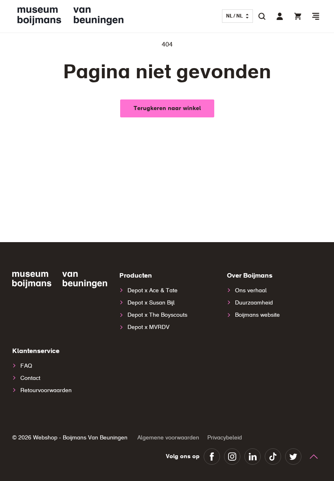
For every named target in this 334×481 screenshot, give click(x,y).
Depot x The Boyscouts (157, 315)
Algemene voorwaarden (168, 438)
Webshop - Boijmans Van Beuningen (80, 438)
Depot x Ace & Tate (152, 290)
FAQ (26, 366)
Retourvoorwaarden (46, 390)
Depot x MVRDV (148, 327)
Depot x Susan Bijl (151, 303)
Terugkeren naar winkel (167, 108)
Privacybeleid (224, 438)
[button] (316, 16)
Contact (30, 378)
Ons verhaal (251, 290)
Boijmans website (257, 315)
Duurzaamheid (254, 303)
